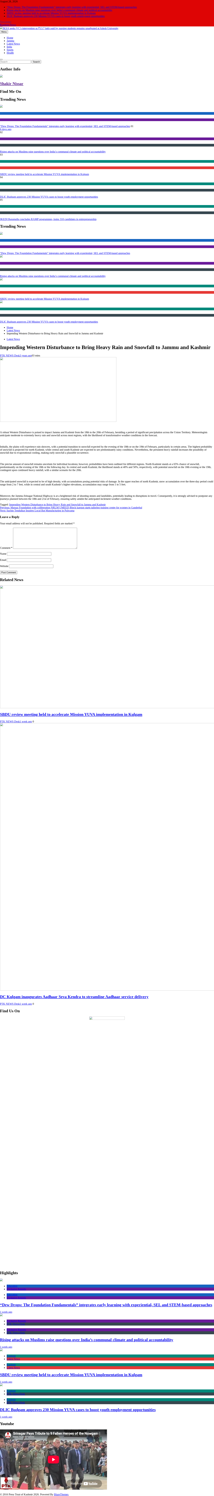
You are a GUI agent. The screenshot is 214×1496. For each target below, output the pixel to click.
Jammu (10, 40)
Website (4, 566)
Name (3, 553)
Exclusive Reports (8, 119)
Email (3, 559)
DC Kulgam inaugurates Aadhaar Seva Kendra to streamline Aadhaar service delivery (74, 997)
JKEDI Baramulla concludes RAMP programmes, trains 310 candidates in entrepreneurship (48, 219)
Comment (6, 547)
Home (10, 37)
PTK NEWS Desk (10, 355)
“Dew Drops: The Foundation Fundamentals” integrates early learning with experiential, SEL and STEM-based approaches (72, 7)
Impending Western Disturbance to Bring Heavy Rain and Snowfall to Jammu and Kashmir (57, 504)
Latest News (13, 43)
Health (10, 52)
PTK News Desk (7, 145)
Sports (10, 49)
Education (5, 113)
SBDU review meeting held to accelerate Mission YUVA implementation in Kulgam (51, 13)
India (9, 46)
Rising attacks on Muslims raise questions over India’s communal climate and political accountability (59, 10)
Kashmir (4, 161)
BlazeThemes (61, 1494)
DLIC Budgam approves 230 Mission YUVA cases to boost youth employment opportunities (56, 16)
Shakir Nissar (11, 83)
